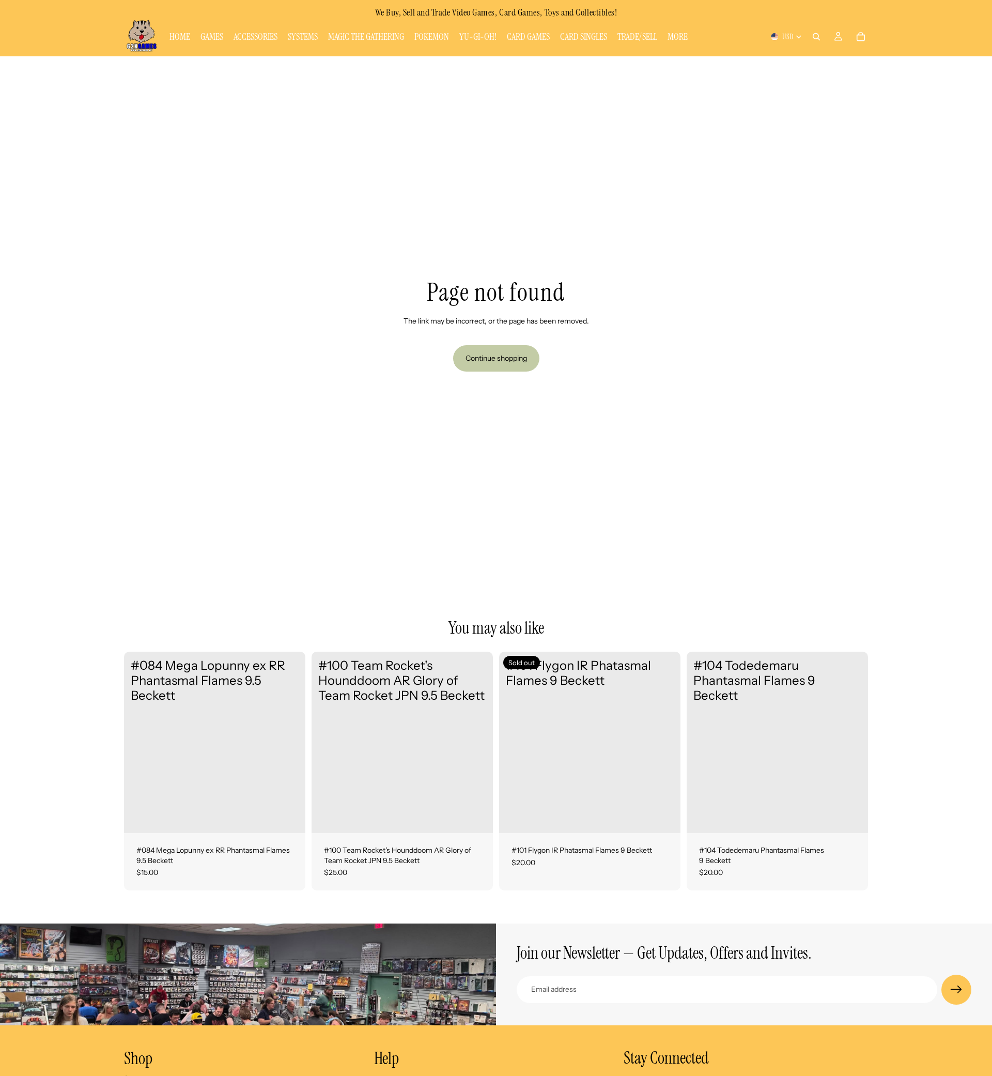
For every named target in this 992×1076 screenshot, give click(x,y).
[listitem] (677, 36)
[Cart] (860, 36)
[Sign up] (956, 990)
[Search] (816, 36)
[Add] (289, 817)
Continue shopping (496, 358)
